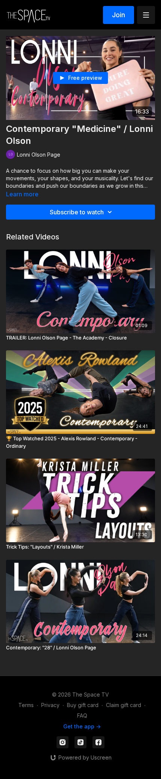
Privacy (50, 705)
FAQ (82, 715)
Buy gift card (82, 705)
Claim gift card (123, 705)
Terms (26, 705)
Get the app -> (82, 726)
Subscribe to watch (77, 212)
